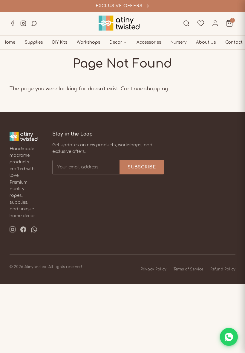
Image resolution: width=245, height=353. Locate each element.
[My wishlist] (201, 23)
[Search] (186, 23)
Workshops (88, 42)
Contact (234, 42)
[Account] (215, 23)
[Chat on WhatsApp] (229, 337)
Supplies (34, 42)
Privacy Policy (153, 269)
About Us (206, 42)
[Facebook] (13, 23)
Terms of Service (188, 269)
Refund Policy (222, 269)
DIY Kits (59, 42)
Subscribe (142, 167)
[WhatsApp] (34, 23)
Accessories (149, 42)
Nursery (178, 42)
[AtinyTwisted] (122, 23)
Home (9, 42)
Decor (116, 42)
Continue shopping (144, 89)
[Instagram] (23, 23)
